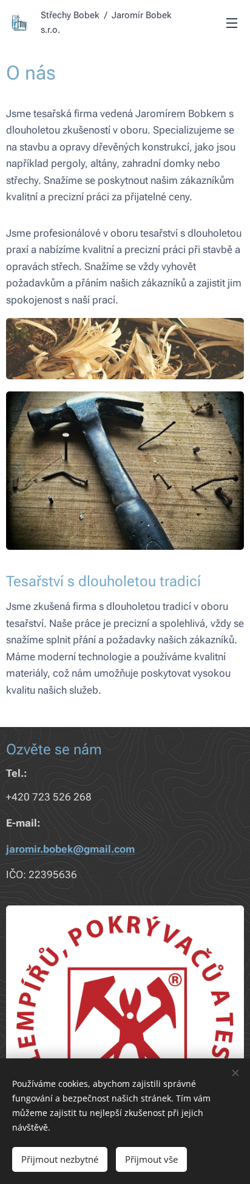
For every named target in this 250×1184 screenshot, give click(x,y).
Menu (232, 22)
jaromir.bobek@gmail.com (70, 849)
